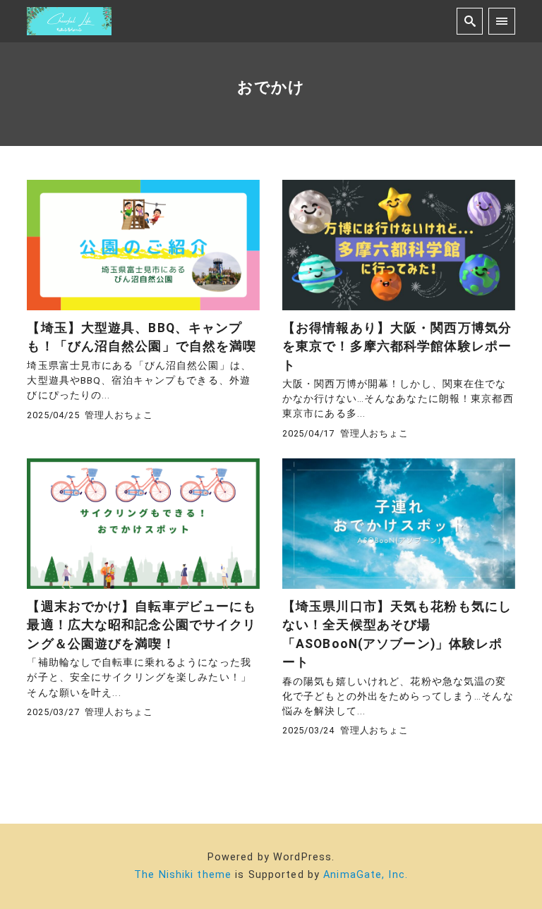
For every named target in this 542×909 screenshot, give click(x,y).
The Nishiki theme (182, 875)
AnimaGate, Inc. (365, 875)
